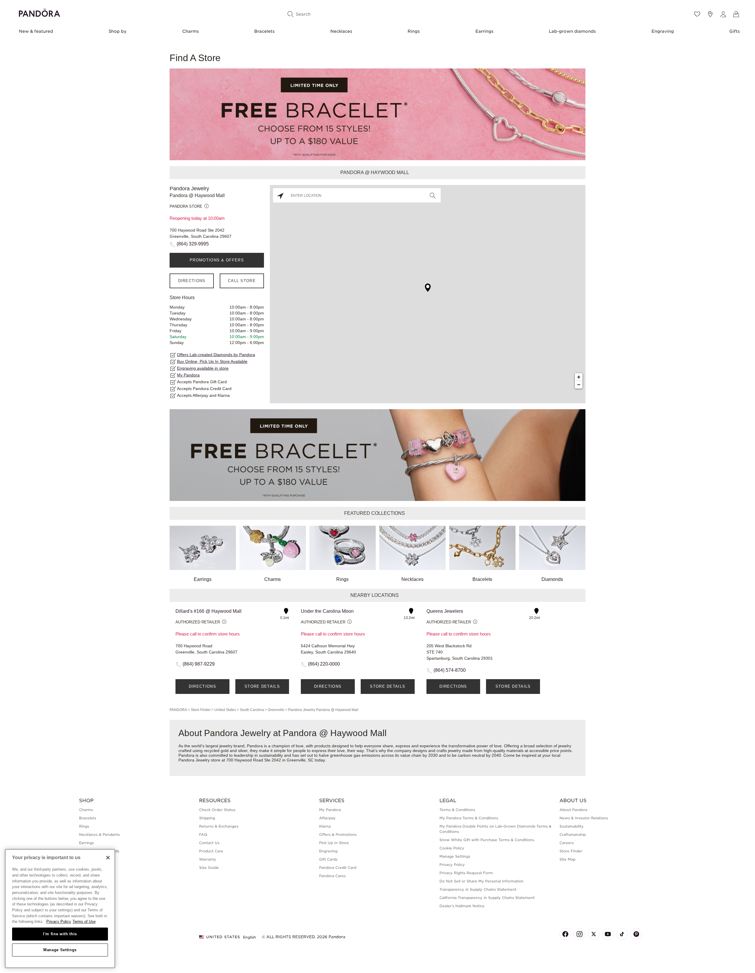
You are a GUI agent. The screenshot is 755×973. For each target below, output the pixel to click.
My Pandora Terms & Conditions (468, 818)
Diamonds (552, 579)
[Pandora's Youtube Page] (608, 934)
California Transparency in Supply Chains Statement (487, 897)
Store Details (262, 686)
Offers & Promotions (338, 834)
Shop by (118, 31)
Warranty (207, 859)
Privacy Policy (452, 864)
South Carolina (252, 710)
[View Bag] (736, 14)
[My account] (723, 14)
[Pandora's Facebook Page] (565, 934)
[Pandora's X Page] (594, 934)
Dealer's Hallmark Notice (462, 906)
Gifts (734, 31)
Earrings (484, 31)
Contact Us (209, 843)
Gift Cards (328, 859)
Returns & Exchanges (218, 826)
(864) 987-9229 (199, 663)
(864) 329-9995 (193, 243)
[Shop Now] (377, 454)
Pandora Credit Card (337, 867)
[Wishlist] (697, 14)
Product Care (211, 851)
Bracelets (264, 31)
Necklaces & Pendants (99, 834)
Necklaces (341, 31)
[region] (60, 908)
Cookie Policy (451, 848)
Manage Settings (60, 950)
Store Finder (201, 710)
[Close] (107, 857)
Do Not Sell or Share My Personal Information (481, 881)
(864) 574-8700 (450, 670)
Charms (190, 31)
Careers (566, 843)
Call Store (242, 281)
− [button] (578, 384)
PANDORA (178, 710)
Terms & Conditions (457, 809)
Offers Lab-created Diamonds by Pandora (216, 354)
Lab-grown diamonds (572, 31)
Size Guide (209, 867)
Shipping (207, 818)
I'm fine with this (60, 934)
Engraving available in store (203, 368)
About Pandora (573, 809)
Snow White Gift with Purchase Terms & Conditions (486, 840)
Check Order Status (217, 809)
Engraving (662, 31)
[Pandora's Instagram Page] (579, 934)
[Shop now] (377, 114)
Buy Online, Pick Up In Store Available (212, 361)
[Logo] (39, 12)
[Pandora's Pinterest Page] (636, 934)
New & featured (36, 31)
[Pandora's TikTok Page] (622, 934)
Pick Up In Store (334, 843)
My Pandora (188, 375)
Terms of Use (84, 921)
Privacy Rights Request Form (466, 873)
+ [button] (578, 377)
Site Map (567, 859)
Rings (414, 31)
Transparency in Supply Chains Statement (477, 889)
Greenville (276, 710)
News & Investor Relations (583, 818)
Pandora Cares (332, 876)
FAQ (203, 834)
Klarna (325, 826)
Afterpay (327, 818)
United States (225, 710)
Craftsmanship (572, 834)
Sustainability (571, 826)
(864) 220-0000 (324, 663)
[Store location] (710, 14)
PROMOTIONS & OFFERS (217, 260)
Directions (192, 281)
